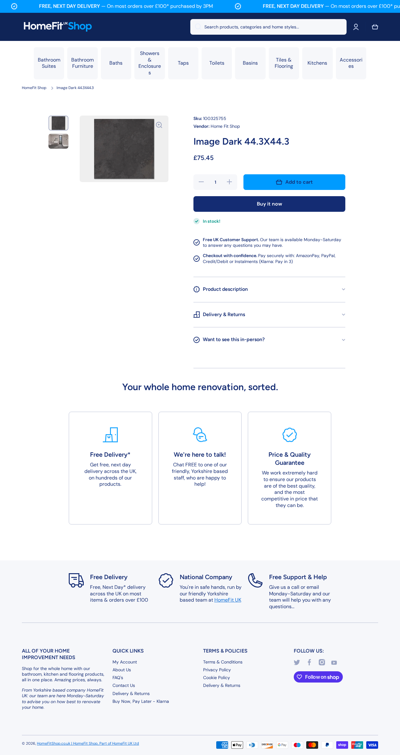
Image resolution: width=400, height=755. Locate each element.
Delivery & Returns (131, 693)
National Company (206, 577)
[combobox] (268, 27)
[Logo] (58, 27)
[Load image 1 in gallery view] (58, 123)
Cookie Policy (216, 677)
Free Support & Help (298, 577)
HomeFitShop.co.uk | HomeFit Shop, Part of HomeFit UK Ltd (88, 743)
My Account (124, 662)
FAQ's (117, 677)
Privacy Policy (217, 670)
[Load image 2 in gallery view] (58, 141)
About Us (121, 670)
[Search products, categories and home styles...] (195, 27)
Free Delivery (109, 577)
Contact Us (123, 685)
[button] (375, 27)
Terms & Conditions (222, 662)
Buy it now (269, 204)
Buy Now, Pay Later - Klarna (140, 701)
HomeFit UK (227, 600)
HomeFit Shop (34, 88)
